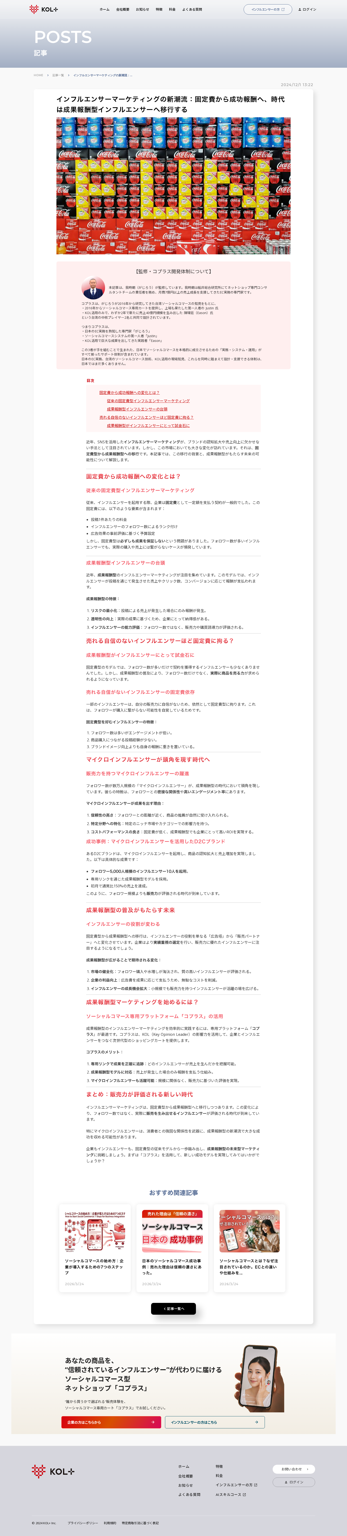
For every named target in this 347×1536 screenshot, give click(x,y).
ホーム (183, 1467)
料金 (219, 1475)
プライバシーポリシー (83, 1523)
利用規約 (110, 1523)
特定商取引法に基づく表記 (140, 1523)
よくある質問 (189, 1494)
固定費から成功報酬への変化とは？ (129, 392)
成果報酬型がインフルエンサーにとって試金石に (148, 425)
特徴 (219, 1466)
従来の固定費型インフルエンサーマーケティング (148, 400)
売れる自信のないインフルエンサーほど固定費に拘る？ (146, 417)
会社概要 (185, 1476)
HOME (38, 75)
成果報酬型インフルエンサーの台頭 (137, 409)
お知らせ (185, 1485)
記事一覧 (58, 75)
